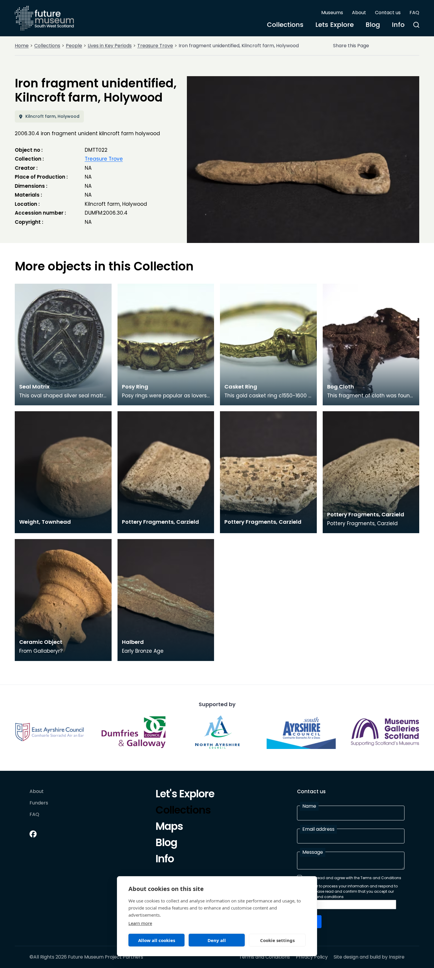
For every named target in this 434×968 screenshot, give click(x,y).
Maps (169, 827)
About (359, 12)
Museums (332, 12)
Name (309, 806)
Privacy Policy (312, 957)
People (74, 45)
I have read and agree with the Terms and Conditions (352, 877)
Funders (39, 803)
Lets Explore (334, 24)
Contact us (388, 12)
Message (312, 852)
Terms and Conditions (264, 957)
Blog (373, 24)
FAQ (414, 12)
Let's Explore (185, 795)
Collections (285, 24)
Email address (318, 829)
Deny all (217, 940)
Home (22, 45)
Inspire (396, 957)
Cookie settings (277, 940)
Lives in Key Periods (110, 45)
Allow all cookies (156, 940)
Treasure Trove (155, 45)
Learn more (140, 923)
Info (398, 24)
